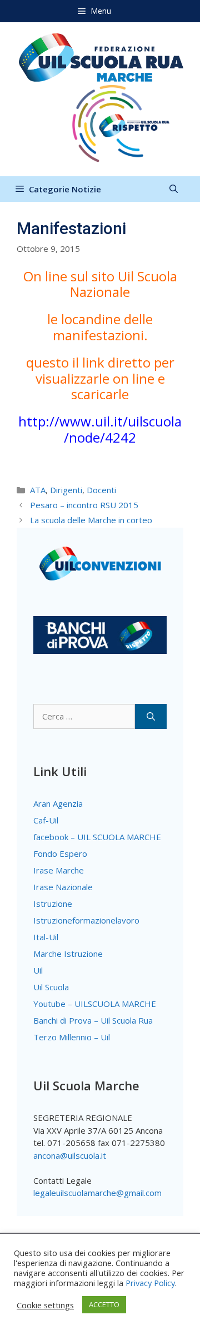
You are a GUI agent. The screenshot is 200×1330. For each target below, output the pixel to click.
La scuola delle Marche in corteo (91, 519)
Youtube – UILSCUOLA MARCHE (94, 1003)
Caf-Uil (45, 820)
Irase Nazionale (63, 886)
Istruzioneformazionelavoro (86, 920)
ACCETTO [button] (104, 1304)
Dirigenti (66, 489)
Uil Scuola (51, 986)
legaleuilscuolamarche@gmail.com (97, 1192)
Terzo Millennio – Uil (71, 1037)
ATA (38, 489)
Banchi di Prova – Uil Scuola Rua (93, 1020)
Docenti (101, 489)
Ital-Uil (45, 936)
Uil (38, 970)
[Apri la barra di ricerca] (173, 189)
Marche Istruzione (68, 953)
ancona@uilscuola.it (69, 1155)
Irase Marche (58, 870)
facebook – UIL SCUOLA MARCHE (97, 836)
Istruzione (52, 903)
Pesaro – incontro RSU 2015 (84, 504)
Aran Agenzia (58, 803)
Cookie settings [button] (45, 1305)
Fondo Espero (60, 853)
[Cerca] (151, 716)
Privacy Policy (150, 1282)
